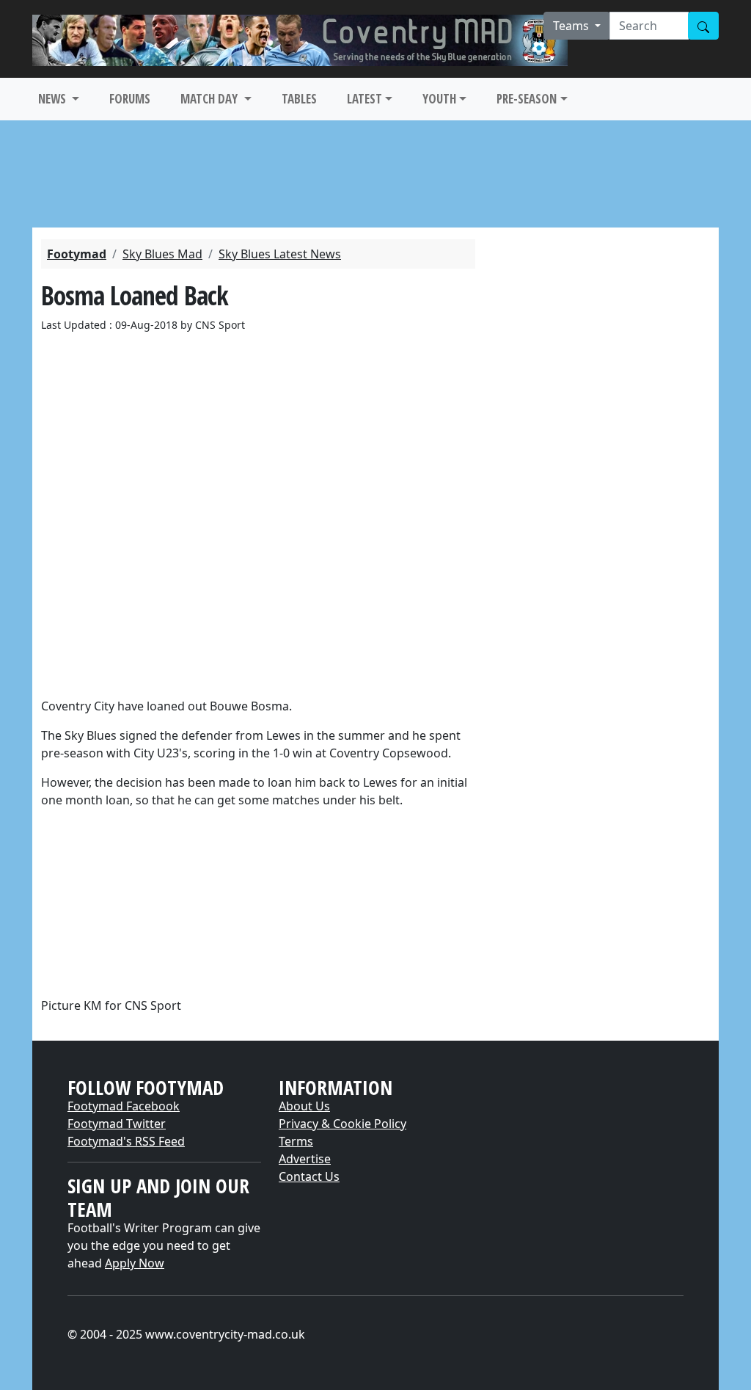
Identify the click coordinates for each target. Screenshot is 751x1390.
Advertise (305, 1159)
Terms (296, 1141)
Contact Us (309, 1176)
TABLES (299, 98)
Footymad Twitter (116, 1124)
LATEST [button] (364, 98)
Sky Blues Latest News (280, 254)
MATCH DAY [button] (210, 98)
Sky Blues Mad (162, 254)
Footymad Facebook (123, 1106)
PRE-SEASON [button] (527, 98)
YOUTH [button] (439, 98)
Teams (572, 26)
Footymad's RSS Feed (126, 1141)
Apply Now (134, 1263)
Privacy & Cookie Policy (342, 1124)
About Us (304, 1106)
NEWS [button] (53, 98)
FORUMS (129, 98)
